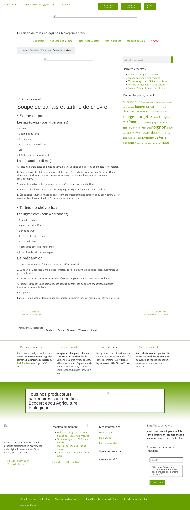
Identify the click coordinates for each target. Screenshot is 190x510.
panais (125, 133)
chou (163, 107)
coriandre (163, 112)
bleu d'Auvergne (129, 107)
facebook (65, 4)
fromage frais (146, 122)
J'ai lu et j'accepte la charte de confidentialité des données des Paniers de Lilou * (165, 470)
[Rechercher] (172, 59)
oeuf (149, 127)
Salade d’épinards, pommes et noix (146, 88)
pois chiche (128, 137)
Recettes (46, 50)
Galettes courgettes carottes (143, 74)
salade (139, 143)
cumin (155, 117)
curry (163, 116)
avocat (146, 102)
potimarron (129, 142)
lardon (131, 127)
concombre (156, 112)
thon (149, 143)
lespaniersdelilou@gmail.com (39, 4)
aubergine (134, 102)
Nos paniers (38, 40)
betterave (160, 102)
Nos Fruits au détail (89, 40)
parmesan (134, 133)
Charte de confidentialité (137, 499)
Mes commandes (108, 443)
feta (125, 122)
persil (163, 133)
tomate (163, 142)
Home (25, 50)
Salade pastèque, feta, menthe (144, 77)
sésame (144, 143)
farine (169, 117)
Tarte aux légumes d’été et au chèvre (147, 81)
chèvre (140, 111)
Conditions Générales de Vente (102, 499)
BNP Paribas (23, 363)
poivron (138, 137)
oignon (159, 127)
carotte (155, 106)
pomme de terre (154, 137)
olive (170, 127)
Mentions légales (29, 505)
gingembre (157, 122)
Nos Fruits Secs (113, 40)
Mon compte (106, 432)
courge (128, 116)
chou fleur (130, 111)
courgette (143, 116)
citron (147, 111)
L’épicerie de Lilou (136, 40)
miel (138, 127)
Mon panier (105, 437)
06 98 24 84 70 (11, 4)
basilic (153, 102)
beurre (169, 102)
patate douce (150, 132)
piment (169, 133)
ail (124, 101)
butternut (142, 106)
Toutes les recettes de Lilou (66, 462)
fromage (135, 121)
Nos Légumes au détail (62, 40)
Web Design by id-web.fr (68, 499)
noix (144, 127)
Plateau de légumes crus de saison (146, 84)
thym (154, 143)
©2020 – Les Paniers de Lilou (35, 499)
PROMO (154, 40)
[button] (51, 328)
